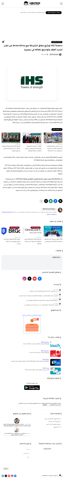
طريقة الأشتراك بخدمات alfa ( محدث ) (39, 352)
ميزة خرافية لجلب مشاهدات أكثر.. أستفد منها (32, 12)
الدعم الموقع (57, 427)
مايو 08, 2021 (46, 359)
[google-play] (3, 476)
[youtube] (35, 279)
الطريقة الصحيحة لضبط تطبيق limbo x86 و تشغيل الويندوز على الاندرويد (30, 361)
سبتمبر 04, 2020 (45, 342)
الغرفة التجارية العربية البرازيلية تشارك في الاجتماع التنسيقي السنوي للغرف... (11, 149)
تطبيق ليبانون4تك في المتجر (53, 424)
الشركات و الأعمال (56, 42)
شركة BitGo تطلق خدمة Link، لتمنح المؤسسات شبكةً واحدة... (11, 242)
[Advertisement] (32, 29)
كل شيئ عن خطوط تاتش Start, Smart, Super (37, 370)
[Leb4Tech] (32, 3)
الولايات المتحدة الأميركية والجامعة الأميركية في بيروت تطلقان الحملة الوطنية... (33, 149)
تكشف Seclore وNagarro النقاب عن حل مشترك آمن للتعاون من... (40, 305)
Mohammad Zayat (54, 54)
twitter (49, 214)
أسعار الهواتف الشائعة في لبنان (52, 418)
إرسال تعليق (56, 257)
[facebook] (40, 279)
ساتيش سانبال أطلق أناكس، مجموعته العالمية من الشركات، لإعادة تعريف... (38, 296)
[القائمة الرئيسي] (61, 3)
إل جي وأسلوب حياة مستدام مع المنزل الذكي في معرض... (43, 291)
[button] (55, 201)
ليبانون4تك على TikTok (54, 421)
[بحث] (3, 3)
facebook (4, 212)
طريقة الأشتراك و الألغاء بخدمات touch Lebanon (36, 344)
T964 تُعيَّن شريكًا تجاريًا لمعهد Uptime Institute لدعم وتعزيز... (53, 240)
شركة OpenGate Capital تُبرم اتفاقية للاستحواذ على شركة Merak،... (33, 242)
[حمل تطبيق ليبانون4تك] (32, 390)
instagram (54, 214)
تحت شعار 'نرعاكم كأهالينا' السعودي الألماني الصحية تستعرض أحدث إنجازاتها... (54, 149)
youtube (9, 212)
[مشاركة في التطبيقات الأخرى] (41, 201)
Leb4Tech (44, 475)
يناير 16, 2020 (46, 368)
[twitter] (29, 279)
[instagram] (24, 279)
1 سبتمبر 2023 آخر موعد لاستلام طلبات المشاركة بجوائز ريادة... (42, 300)
